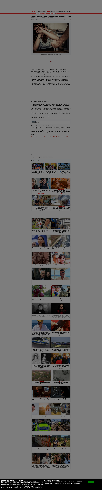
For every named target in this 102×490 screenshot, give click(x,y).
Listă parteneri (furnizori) (47, 484)
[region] (51, 484)
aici (20, 486)
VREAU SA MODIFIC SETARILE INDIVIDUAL (91, 484)
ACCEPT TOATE (91, 481)
